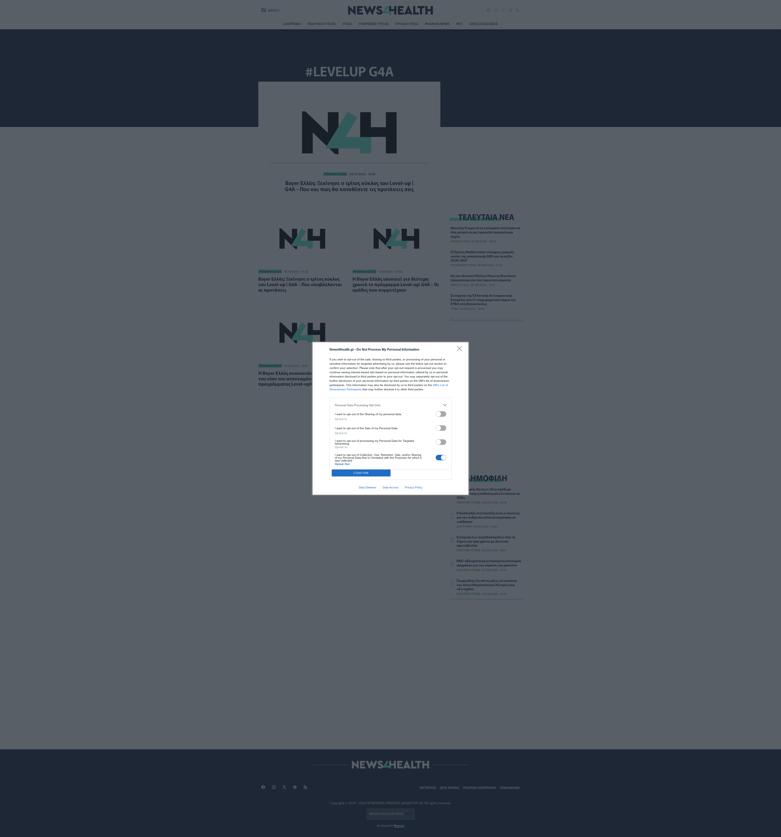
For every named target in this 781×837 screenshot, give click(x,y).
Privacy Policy (413, 487)
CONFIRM (361, 473)
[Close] (461, 350)
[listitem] (390, 405)
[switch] (441, 414)
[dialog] (390, 418)
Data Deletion (367, 487)
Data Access (390, 487)
